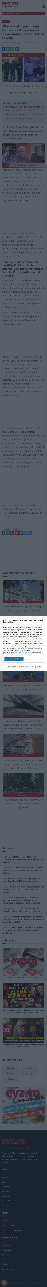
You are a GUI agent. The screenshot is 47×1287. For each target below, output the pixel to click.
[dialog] (23, 643)
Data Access (23, 667)
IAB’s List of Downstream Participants (26, 653)
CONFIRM (14, 659)
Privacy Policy (36, 667)
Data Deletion (11, 667)
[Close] (43, 620)
